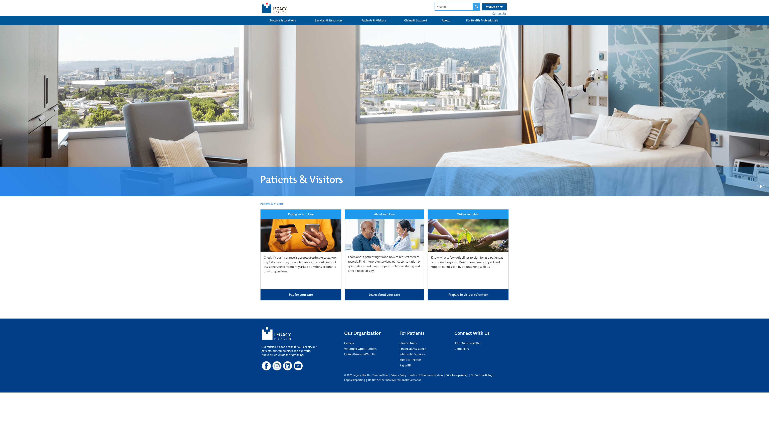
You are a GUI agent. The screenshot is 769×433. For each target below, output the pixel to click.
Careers (349, 343)
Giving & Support (415, 20)
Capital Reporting (354, 380)
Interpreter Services (412, 354)
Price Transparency (457, 375)
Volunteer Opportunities (360, 349)
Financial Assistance (413, 349)
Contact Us (499, 13)
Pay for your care (301, 294)
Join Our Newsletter (468, 343)
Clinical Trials (408, 343)
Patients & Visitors (373, 20)
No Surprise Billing (481, 375)
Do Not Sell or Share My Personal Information (395, 380)
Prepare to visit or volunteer (468, 294)
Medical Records (410, 360)
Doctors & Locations (283, 20)
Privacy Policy (399, 375)
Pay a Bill (406, 365)
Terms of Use (380, 375)
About (446, 20)
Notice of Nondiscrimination (426, 375)
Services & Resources (328, 20)
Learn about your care (384, 294)
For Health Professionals (482, 20)
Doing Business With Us (359, 354)
